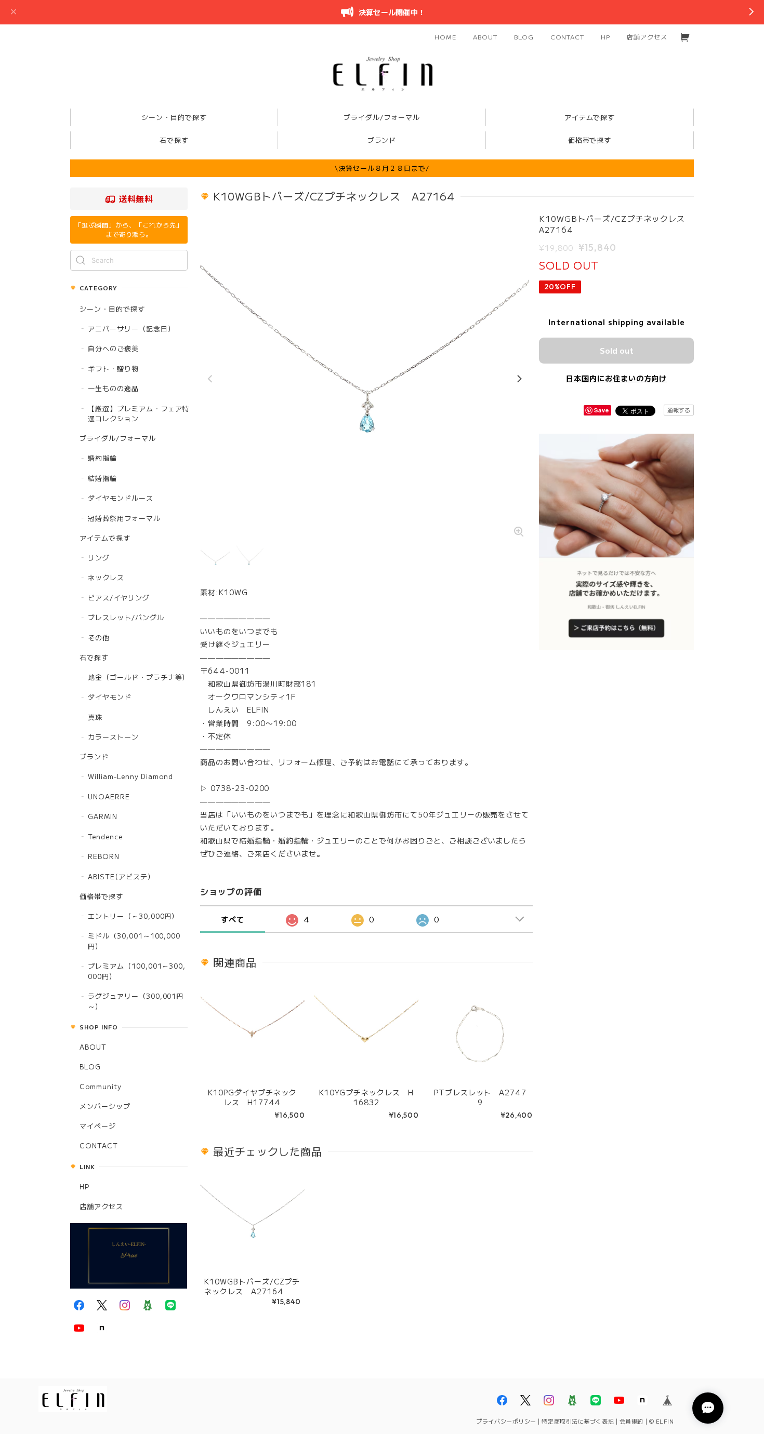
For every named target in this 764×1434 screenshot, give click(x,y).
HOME (445, 36)
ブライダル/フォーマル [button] (382, 117)
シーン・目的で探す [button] (174, 117)
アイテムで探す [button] (589, 117)
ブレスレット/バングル (126, 617)
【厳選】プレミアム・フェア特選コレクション (138, 414)
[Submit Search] (80, 260)
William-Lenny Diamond (130, 776)
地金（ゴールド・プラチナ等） (138, 677)
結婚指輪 (102, 478)
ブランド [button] (382, 140)
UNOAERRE (109, 796)
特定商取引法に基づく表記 (578, 1421)
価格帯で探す (101, 896)
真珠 (95, 717)
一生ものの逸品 (113, 388)
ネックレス (106, 577)
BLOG (524, 36)
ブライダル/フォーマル (118, 438)
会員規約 (631, 1421)
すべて (232, 919)
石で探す (94, 657)
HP (605, 36)
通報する (678, 410)
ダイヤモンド (109, 697)
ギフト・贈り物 (113, 368)
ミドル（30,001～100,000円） (134, 941)
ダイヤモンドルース (120, 498)
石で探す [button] (174, 140)
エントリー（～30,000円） (133, 916)
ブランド (94, 756)
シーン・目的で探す (112, 309)
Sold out (617, 350)
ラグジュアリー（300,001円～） (135, 1001)
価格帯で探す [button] (590, 140)
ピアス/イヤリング (119, 597)
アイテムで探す (105, 538)
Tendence (105, 836)
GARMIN (102, 816)
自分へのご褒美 (113, 348)
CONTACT (567, 36)
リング (99, 557)
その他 (99, 637)
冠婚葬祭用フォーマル (124, 518)
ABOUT (485, 36)
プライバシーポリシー (506, 1421)
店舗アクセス (647, 36)
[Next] (518, 379)
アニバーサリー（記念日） (131, 328)
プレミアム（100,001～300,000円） (137, 971)
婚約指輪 (102, 458)
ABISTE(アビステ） (121, 876)
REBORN (104, 856)
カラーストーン (113, 737)
